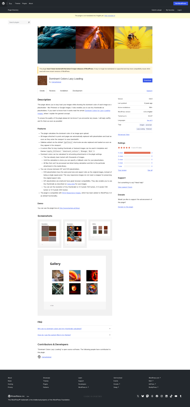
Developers (82, 384)
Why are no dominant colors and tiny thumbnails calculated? (60, 329)
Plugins (45, 384)
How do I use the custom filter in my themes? (54, 335)
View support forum (125, 187)
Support (149, 91)
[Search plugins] (29, 22)
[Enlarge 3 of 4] (110, 222)
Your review (122, 170)
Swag (116, 387)
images (142, 125)
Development (77, 91)
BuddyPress (153, 387)
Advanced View (123, 135)
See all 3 (149, 120)
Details (42, 91)
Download (147, 80)
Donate (117, 384)
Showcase (46, 378)
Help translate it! (109, 15)
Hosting (10, 384)
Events (116, 381)
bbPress (152, 384)
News (10, 381)
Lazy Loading (141, 129)
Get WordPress (180, 3)
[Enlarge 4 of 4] (110, 252)
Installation (64, 91)
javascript (149, 125)
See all (150, 170)
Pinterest (149, 129)
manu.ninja (71, 184)
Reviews (52, 91)
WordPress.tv (83, 387)
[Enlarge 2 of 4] (84, 222)
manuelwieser (56, 82)
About (10, 378)
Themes (45, 381)
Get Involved (118, 378)
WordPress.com (155, 378)
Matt (151, 381)
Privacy (10, 387)
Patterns (46, 387)
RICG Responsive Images (71, 193)
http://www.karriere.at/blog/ (69, 208)
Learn (80, 378)
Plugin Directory (13, 10)
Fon (28, 396)
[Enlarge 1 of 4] (59, 222)
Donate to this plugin (125, 207)
